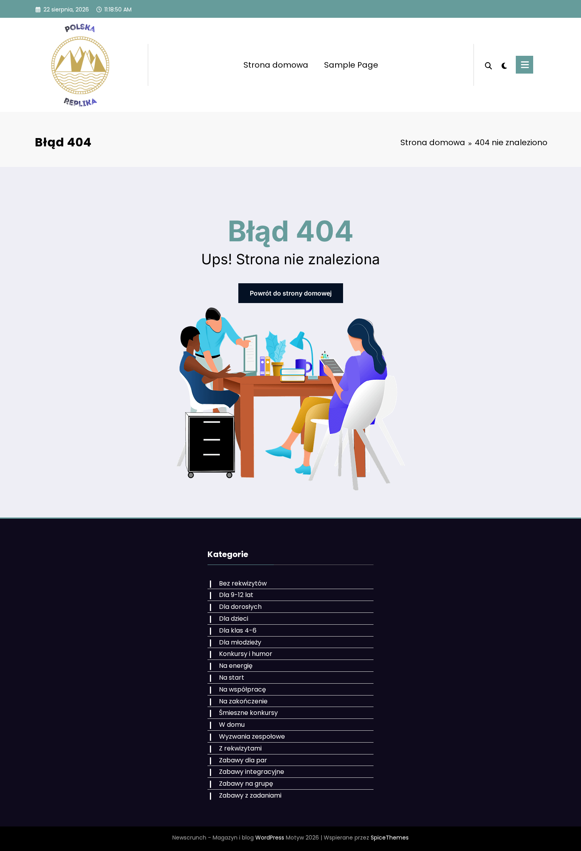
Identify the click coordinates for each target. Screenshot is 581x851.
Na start (231, 677)
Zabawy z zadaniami (250, 795)
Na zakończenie (243, 701)
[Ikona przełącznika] (524, 65)
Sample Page (351, 64)
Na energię (236, 665)
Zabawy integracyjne (251, 771)
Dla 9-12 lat (236, 594)
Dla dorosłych (240, 606)
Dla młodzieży (240, 642)
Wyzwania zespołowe (252, 736)
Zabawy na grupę (246, 783)
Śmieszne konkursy (248, 712)
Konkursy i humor (245, 653)
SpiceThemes (390, 838)
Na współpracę (242, 689)
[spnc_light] (504, 65)
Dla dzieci (233, 618)
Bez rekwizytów (243, 583)
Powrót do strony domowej (291, 293)
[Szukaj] (488, 65)
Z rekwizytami (240, 748)
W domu (232, 724)
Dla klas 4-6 (238, 630)
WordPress (269, 838)
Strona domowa (275, 64)
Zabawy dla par (243, 760)
